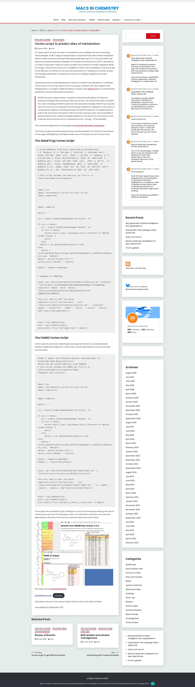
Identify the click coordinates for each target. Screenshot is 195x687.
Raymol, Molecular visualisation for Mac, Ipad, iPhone (141, 242)
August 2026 (131, 373)
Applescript (131, 564)
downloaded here (58, 589)
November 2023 (133, 509)
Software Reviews (42, 631)
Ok (153, 683)
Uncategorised (132, 618)
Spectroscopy (132, 614)
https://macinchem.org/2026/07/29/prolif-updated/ (144, 196)
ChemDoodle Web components (90, 125)
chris (52, 48)
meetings (130, 593)
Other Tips (85, 631)
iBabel (92, 19)
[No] (192, 683)
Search (153, 36)
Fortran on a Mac (132, 20)
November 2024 (133, 460)
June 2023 (130, 526)
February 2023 (132, 542)
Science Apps (104, 19)
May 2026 (130, 385)
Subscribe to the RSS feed (136, 268)
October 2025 (132, 414)
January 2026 (132, 402)
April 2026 (130, 389)
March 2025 (131, 443)
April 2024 (130, 489)
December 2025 (133, 406)
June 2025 (130, 431)
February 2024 (132, 497)
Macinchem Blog (59, 628)
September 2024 (133, 468)
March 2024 (131, 493)
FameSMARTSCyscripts (43, 596)
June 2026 (130, 381)
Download (58, 596)
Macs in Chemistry (97, 8)
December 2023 (133, 505)
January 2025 (132, 451)
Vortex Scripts (58, 39)
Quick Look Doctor (134, 237)
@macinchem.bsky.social (137, 289)
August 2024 (131, 472)
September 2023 (133, 518)
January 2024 (132, 501)
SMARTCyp (93, 89)
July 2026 (130, 377)
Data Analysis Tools (134, 568)
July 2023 (130, 522)
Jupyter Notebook (134, 585)
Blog (63, 19)
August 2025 (131, 422)
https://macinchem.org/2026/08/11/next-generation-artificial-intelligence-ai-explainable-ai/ (144, 79)
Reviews (116, 20)
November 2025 (133, 410)
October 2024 (132, 464)
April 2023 (130, 534)
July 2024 (130, 476)
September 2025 (133, 418)
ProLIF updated (132, 248)
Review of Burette (45, 635)
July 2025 (130, 426)
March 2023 (131, 538)
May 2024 (130, 484)
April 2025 (130, 439)
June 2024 (130, 480)
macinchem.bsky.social (138, 326)
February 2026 (132, 398)
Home (56, 19)
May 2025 (130, 435)
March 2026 (131, 393)
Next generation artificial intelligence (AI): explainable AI (142, 224)
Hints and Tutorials (76, 20)
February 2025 (132, 447)
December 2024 (133, 455)
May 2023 (130, 530)
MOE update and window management (95, 637)
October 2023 (132, 513)
